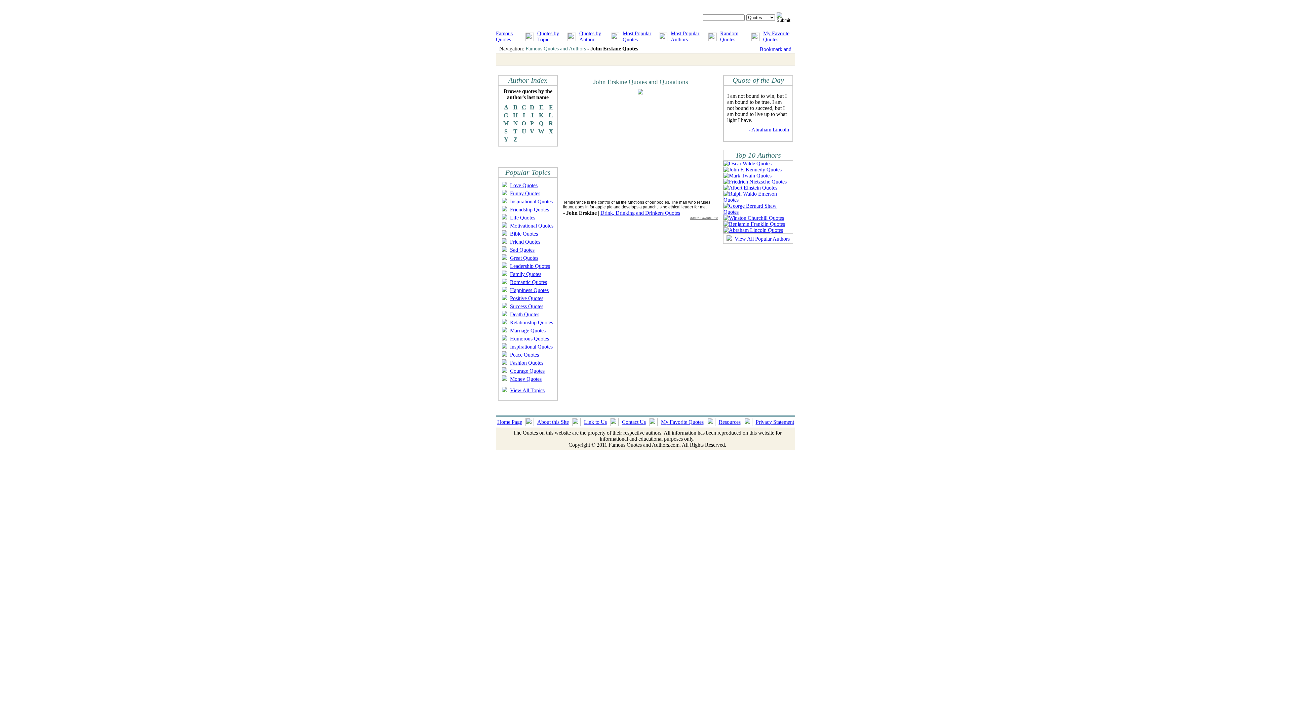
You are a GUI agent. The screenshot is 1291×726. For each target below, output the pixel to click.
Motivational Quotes (531, 226)
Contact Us (634, 422)
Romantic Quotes (528, 282)
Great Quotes (524, 258)
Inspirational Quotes (531, 201)
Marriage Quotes (528, 330)
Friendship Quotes (529, 209)
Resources (730, 422)
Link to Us (595, 422)
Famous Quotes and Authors (555, 48)
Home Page (509, 422)
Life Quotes (522, 217)
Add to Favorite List (704, 218)
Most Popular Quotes (637, 36)
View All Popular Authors (762, 239)
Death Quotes (524, 314)
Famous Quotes (504, 36)
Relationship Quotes (531, 322)
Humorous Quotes (529, 338)
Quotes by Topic (548, 36)
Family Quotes (525, 274)
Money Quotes (526, 379)
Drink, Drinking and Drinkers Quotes (640, 213)
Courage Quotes (527, 371)
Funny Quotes (525, 193)
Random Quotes (729, 36)
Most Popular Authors (685, 36)
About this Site (553, 422)
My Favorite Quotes (776, 36)
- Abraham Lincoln (769, 129)
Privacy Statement (775, 422)
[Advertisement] (619, 147)
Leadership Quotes (530, 266)
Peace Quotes (524, 355)
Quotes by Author (590, 36)
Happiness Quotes (529, 290)
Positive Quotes (526, 298)
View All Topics (527, 390)
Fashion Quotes (526, 363)
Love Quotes (524, 185)
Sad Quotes (522, 250)
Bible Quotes (524, 234)
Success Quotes (526, 306)
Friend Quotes (525, 242)
